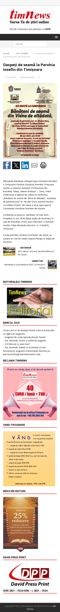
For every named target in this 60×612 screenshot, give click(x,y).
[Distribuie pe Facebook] (7, 167)
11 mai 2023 (10, 77)
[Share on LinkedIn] (25, 167)
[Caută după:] (30, 44)
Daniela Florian (27, 77)
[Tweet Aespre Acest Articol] (16, 167)
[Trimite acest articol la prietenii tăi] (34, 167)
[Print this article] (43, 167)
